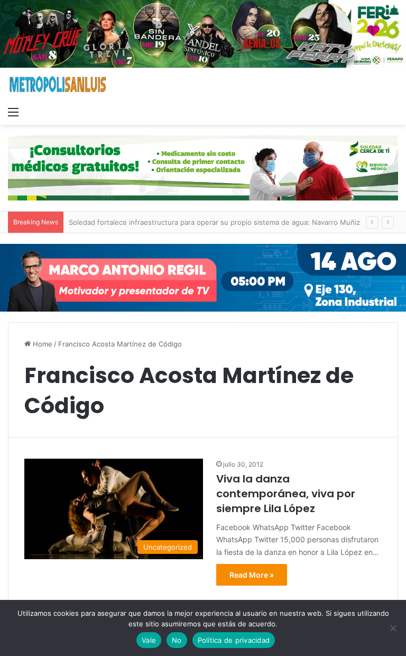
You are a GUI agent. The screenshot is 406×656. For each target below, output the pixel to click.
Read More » (251, 574)
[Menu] (13, 112)
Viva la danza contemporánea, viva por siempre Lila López (285, 493)
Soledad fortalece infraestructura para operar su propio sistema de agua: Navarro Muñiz (214, 222)
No (177, 640)
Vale (149, 640)
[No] (392, 628)
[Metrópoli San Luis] (58, 84)
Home (41, 344)
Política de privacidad (234, 640)
